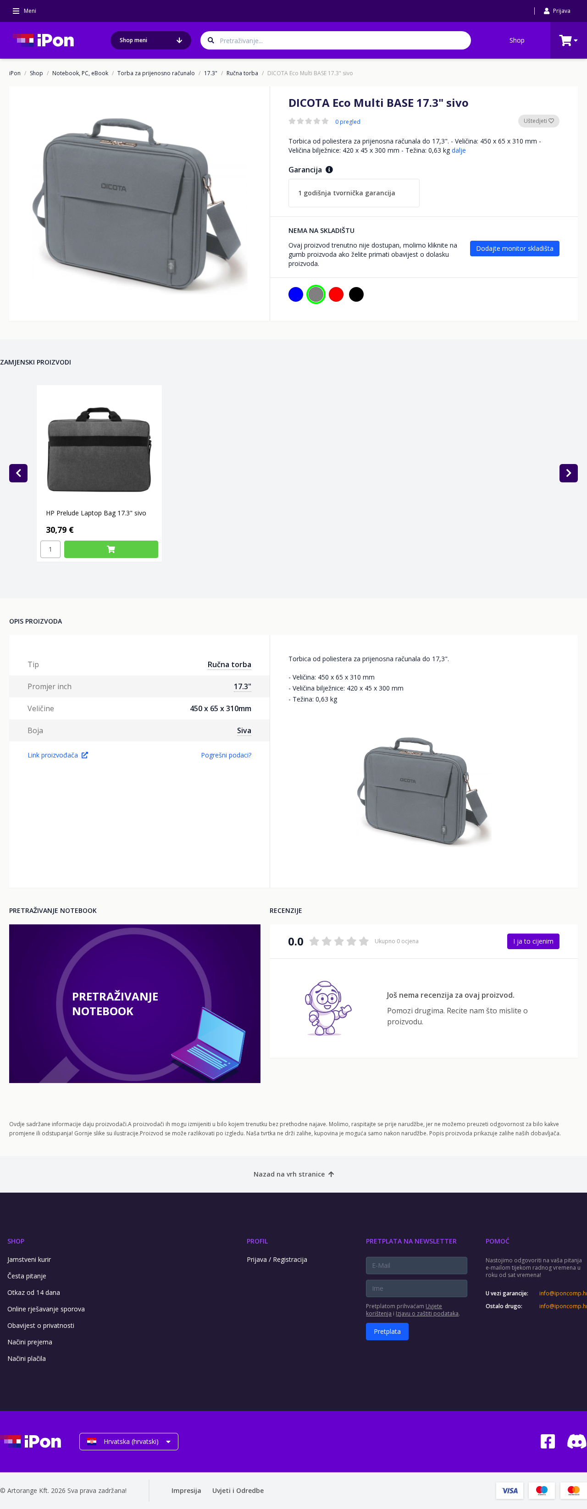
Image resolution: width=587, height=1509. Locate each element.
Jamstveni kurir (29, 1259)
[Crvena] (336, 294)
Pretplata (387, 1331)
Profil (257, 1241)
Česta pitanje (26, 1275)
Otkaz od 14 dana (33, 1292)
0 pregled (347, 122)
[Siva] (316, 294)
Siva (244, 730)
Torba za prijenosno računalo (156, 73)
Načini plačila (26, 1358)
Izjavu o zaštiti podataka (427, 1313)
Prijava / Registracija (277, 1259)
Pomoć (497, 1241)
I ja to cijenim (533, 941)
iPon (15, 73)
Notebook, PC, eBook (80, 73)
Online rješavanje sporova (46, 1308)
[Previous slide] (18, 473)
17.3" (210, 73)
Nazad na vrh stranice (289, 1174)
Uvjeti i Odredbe (238, 1490)
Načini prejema (29, 1342)
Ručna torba (242, 73)
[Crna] (356, 294)
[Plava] (295, 294)
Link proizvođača (53, 755)
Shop (517, 40)
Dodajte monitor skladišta (515, 248)
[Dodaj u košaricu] (111, 549)
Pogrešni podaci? (226, 755)
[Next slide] (568, 473)
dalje (459, 150)
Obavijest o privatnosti (40, 1325)
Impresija (186, 1490)
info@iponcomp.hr (563, 1293)
